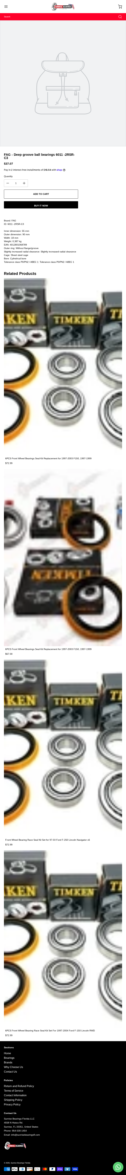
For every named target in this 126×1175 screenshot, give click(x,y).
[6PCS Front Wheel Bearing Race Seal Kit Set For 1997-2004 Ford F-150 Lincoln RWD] (63, 939)
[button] (7, 6)
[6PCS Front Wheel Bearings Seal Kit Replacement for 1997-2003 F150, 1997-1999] (63, 366)
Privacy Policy (12, 1104)
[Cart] (118, 6)
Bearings (9, 1057)
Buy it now (41, 205)
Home (7, 1053)
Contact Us (10, 1071)
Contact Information (15, 1095)
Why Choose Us (13, 1067)
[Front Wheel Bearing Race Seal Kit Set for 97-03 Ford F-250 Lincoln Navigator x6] (63, 748)
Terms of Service (13, 1090)
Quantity (8, 176)
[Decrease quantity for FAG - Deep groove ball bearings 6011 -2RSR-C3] (7, 183)
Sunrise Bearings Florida (20, 1163)
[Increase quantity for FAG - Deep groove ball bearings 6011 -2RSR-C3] (24, 183)
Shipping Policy (13, 1100)
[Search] (118, 16)
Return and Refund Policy (19, 1086)
